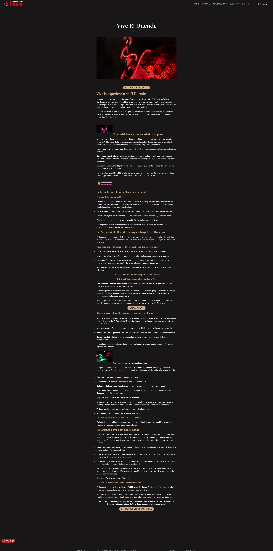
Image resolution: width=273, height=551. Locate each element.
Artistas (217, 22)
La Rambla (218, 16)
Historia (217, 9)
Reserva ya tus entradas (117, 504)
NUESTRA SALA (219, 19)
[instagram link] (254, 4)
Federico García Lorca (151, 262)
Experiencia (218, 12)
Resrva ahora (136, 308)
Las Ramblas (124, 99)
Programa (205, 4)
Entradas (7, 541)
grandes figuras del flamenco (109, 204)
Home (196, 4)
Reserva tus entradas (136, 87)
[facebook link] (248, 4)
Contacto (240, 4)
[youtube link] (259, 4)
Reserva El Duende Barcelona (136, 509)
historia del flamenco (120, 471)
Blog (232, 4)
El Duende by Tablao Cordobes (127, 321)
